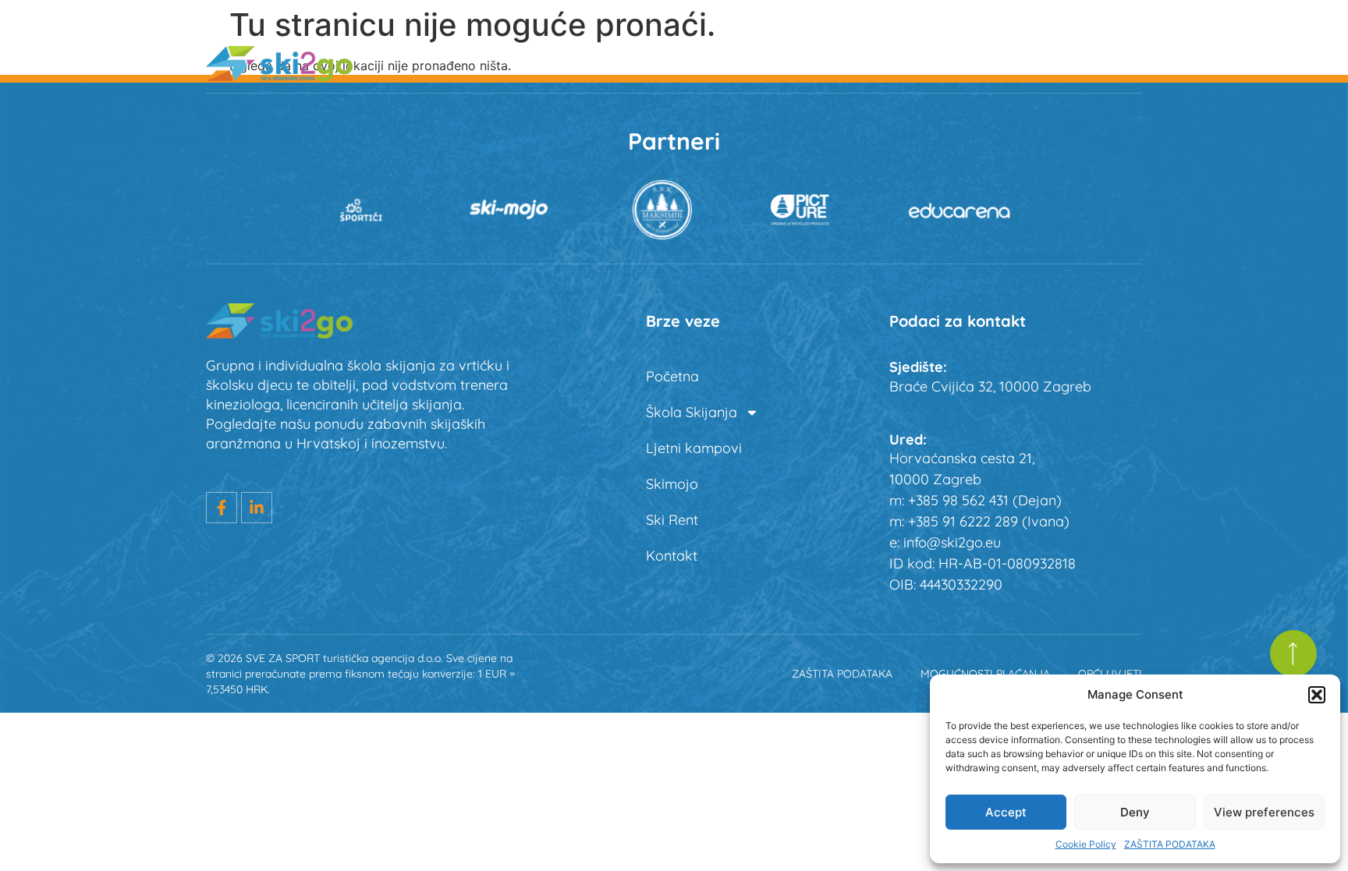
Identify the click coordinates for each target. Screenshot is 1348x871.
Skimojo (936, 63)
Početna (557, 63)
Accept (1006, 812)
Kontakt (671, 556)
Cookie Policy (1085, 844)
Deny (1135, 812)
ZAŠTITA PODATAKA (1169, 844)
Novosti (1117, 63)
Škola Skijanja (669, 63)
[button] (1317, 695)
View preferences (1264, 812)
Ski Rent (1028, 63)
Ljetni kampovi (823, 63)
